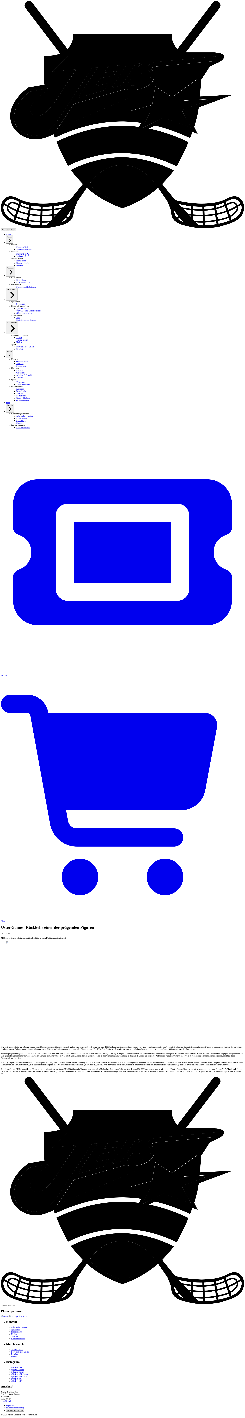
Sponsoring (15, 1329)
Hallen (14, 1356)
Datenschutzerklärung (15, 1408)
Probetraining (16, 1332)
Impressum (10, 1405)
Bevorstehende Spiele (20, 1352)
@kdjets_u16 (16, 1381)
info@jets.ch (6, 1401)
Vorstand (14, 1336)
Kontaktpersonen (18, 1339)
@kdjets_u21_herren (19, 1376)
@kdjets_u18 (16, 1379)
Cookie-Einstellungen (15, 1410)
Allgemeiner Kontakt (19, 1327)
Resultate (15, 1354)
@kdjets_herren (17, 1372)
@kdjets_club (16, 1367)
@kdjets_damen (17, 1369)
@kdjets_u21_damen (19, 1374)
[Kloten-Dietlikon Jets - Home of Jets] (122, 227)
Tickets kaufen (17, 1349)
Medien (14, 1334)
